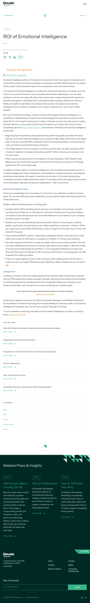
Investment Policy (32, 597)
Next (83, 15)
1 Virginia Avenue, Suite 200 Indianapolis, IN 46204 (13, 562)
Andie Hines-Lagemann (16, 75)
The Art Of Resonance (11, 364)
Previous (9, 15)
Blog (5, 43)
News (5, 414)
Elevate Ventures (8, 4)
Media (70, 565)
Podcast (6, 419)
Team (50, 561)
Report (5, 429)
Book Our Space (54, 569)
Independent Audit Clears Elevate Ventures (19, 340)
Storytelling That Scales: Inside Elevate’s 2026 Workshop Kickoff (27, 387)
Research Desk (8, 424)
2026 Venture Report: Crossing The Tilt (15, 485)
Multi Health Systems (32, 128)
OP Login (84, 551)
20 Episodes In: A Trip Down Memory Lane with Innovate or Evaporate (30, 352)
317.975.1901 (7, 566)
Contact (71, 561)
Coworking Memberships (73, 570)
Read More (8, 332)
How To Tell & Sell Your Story (14, 375)
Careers (51, 565)
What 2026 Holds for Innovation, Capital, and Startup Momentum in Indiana (31, 328)
